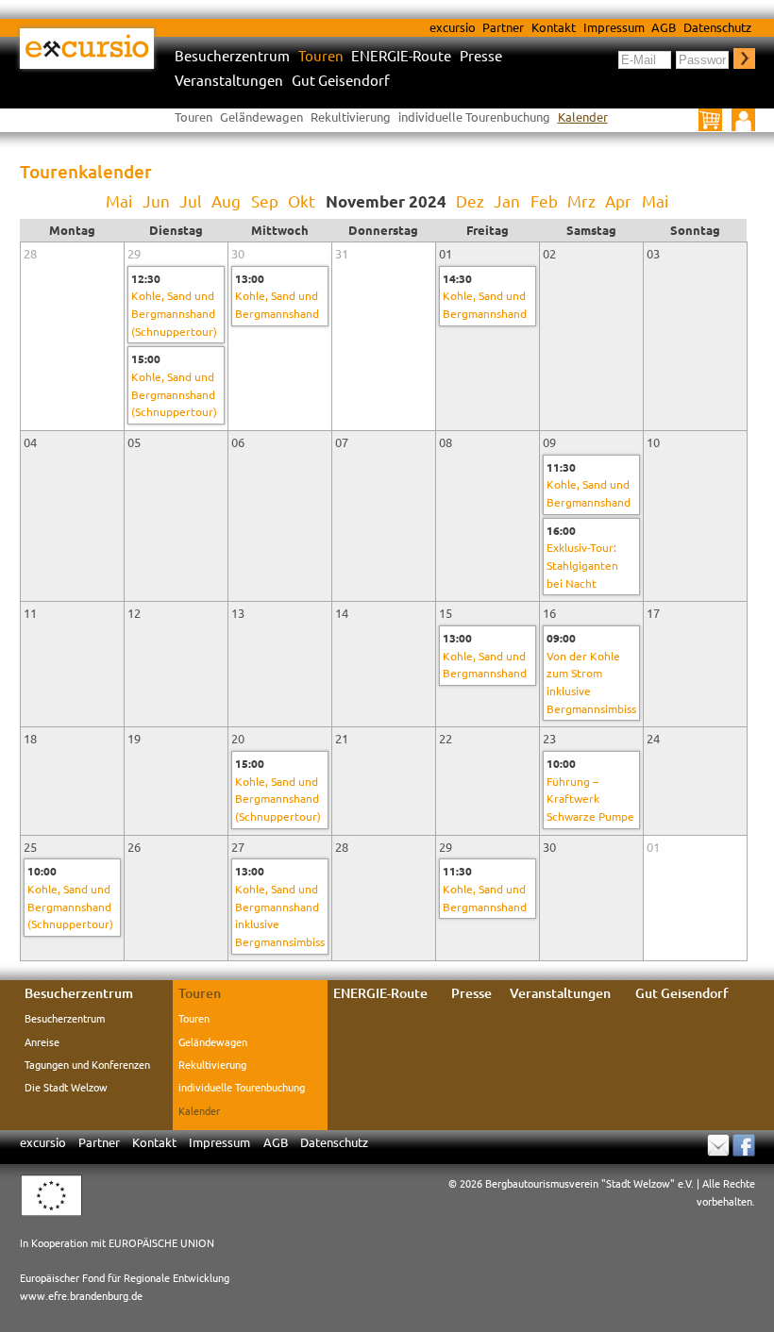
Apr (618, 200)
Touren (321, 56)
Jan (507, 200)
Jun (156, 200)
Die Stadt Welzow (66, 1086)
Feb (544, 200)
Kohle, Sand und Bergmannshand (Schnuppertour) (174, 313)
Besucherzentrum (232, 56)
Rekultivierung (351, 116)
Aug (226, 200)
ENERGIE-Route (401, 56)
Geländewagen (261, 116)
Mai (119, 200)
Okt (301, 200)
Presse (481, 56)
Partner (503, 27)
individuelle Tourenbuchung (474, 116)
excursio (452, 27)
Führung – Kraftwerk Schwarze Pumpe (590, 799)
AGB (663, 27)
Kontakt (553, 27)
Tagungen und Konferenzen (87, 1064)
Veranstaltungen (229, 81)
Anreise (42, 1041)
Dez (470, 200)
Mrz (581, 200)
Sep (264, 200)
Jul (190, 200)
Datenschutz (717, 27)
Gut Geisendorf (341, 81)
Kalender (583, 116)
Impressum (614, 27)
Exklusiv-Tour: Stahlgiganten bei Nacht (582, 565)
